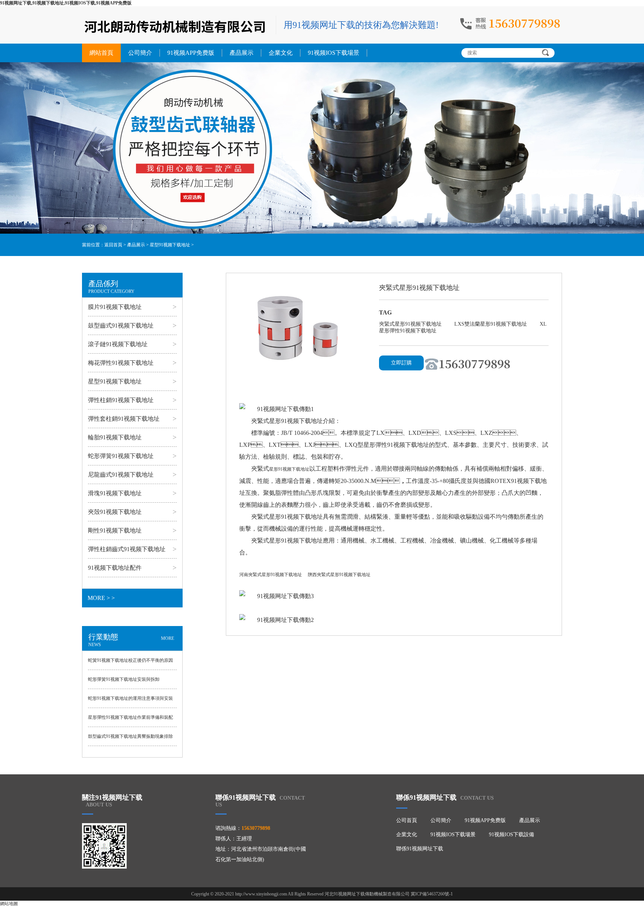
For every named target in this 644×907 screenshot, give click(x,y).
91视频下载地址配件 (115, 568)
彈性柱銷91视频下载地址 (121, 400)
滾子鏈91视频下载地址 (118, 344)
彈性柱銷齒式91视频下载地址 (126, 549)
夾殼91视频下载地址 (115, 512)
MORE (167, 638)
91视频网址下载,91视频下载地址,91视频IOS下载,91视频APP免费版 (66, 3)
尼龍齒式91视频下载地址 (121, 474)
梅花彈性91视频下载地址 (121, 363)
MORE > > (101, 598)
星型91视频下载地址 (170, 244)
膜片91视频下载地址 (115, 307)
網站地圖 (9, 903)
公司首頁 (406, 820)
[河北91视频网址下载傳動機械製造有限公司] (175, 26)
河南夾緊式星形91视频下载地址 (270, 574)
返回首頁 (113, 244)
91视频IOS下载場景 (333, 53)
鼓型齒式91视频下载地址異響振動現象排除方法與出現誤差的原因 (130, 740)
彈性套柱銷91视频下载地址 (124, 418)
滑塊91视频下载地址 (115, 493)
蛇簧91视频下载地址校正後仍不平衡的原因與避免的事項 (130, 664)
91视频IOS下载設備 (511, 834)
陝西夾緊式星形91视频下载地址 (339, 574)
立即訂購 (401, 363)
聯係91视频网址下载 (419, 848)
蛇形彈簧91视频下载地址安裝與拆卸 (124, 679)
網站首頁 (101, 53)
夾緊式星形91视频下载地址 (411, 324)
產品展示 (241, 53)
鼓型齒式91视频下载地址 (121, 325)
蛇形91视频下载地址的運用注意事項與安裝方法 (130, 702)
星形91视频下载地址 (289, 469)
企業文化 (281, 53)
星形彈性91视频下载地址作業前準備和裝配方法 (130, 721)
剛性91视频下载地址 (115, 530)
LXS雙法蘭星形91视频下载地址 (491, 324)
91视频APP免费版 (190, 53)
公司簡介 (140, 53)
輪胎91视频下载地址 (115, 437)
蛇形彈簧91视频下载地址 (121, 456)
